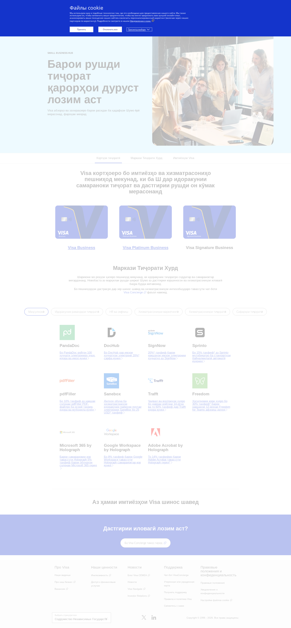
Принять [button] (81, 29)
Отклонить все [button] (110, 29)
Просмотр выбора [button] (137, 29)
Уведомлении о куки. (140, 21)
